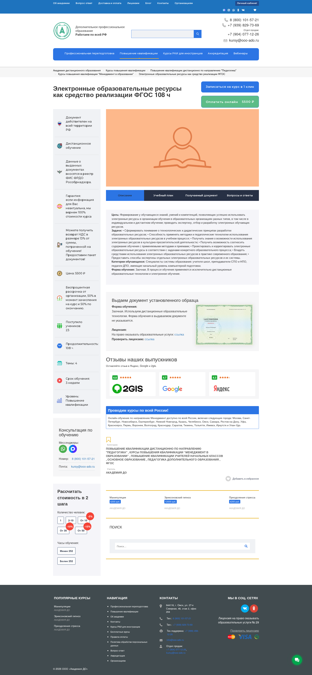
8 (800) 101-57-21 (244, 19)
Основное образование (126, 459)
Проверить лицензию (244, 630)
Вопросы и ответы (240, 195)
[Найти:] (182, 546)
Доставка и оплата (109, 3)
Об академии (61, 3)
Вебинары (240, 53)
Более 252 (66, 561)
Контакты (163, 3)
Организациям (184, 3)
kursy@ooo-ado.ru (244, 40)
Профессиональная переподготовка (89, 53)
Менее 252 (66, 551)
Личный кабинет (247, 3)
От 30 (64, 529)
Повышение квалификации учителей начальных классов (177, 456)
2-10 (70, 520)
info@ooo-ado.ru (175, 640)
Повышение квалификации (139, 53)
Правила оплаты (119, 636)
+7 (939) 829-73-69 (243, 25)
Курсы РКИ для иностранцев (183, 53)
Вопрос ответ (84, 3)
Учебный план (163, 195)
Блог (148, 3)
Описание (125, 195)
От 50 (82, 529)
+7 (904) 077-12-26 (243, 34)
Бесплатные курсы (120, 631)
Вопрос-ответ (117, 650)
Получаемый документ (201, 195)
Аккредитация (218, 53)
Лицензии (133, 3)
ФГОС (110, 463)
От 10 (85, 519)
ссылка (179, 334)
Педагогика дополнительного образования (183, 459)
